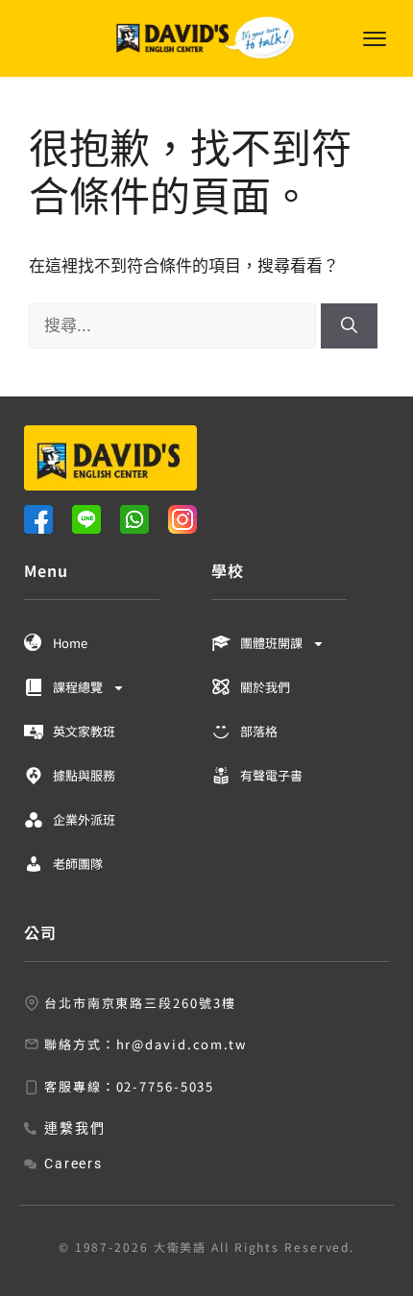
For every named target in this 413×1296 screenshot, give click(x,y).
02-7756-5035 (165, 1086)
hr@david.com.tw (182, 1044)
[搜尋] (349, 326)
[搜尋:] (175, 325)
